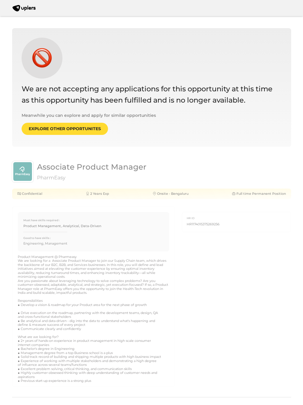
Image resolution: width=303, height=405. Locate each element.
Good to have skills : (37, 238)
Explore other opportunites (65, 128)
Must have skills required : (41, 220)
